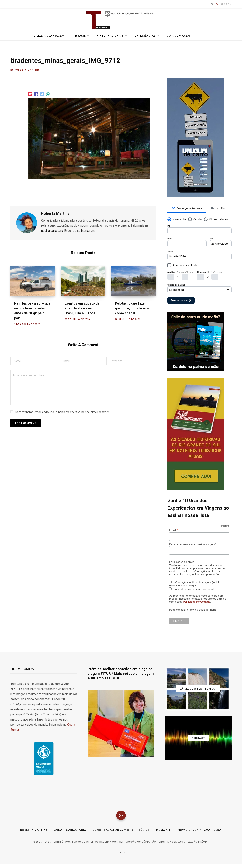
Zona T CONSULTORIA (70, 829)
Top (122, 852)
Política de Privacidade (196, 601)
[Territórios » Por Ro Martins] (121, 20)
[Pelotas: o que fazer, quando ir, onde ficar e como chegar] (133, 281)
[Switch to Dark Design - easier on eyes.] (212, 4)
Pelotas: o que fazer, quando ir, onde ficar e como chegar (132, 308)
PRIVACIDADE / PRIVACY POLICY (199, 829)
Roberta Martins (27, 69)
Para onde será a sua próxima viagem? (192, 544)
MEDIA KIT (163, 829)
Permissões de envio (181, 561)
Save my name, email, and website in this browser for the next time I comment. (63, 412)
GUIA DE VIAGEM (178, 35)
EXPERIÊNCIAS (145, 35)
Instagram (88, 230)
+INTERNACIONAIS (110, 35)
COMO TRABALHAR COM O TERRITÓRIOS (121, 829)
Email (173, 530)
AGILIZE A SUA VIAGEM (48, 35)
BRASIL (80, 35)
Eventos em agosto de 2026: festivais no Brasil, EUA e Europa (82, 308)
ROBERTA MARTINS (34, 829)
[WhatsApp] (121, 815)
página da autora (52, 230)
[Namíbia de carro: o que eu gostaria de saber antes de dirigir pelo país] (32, 281)
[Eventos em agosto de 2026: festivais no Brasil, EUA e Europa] (83, 281)
